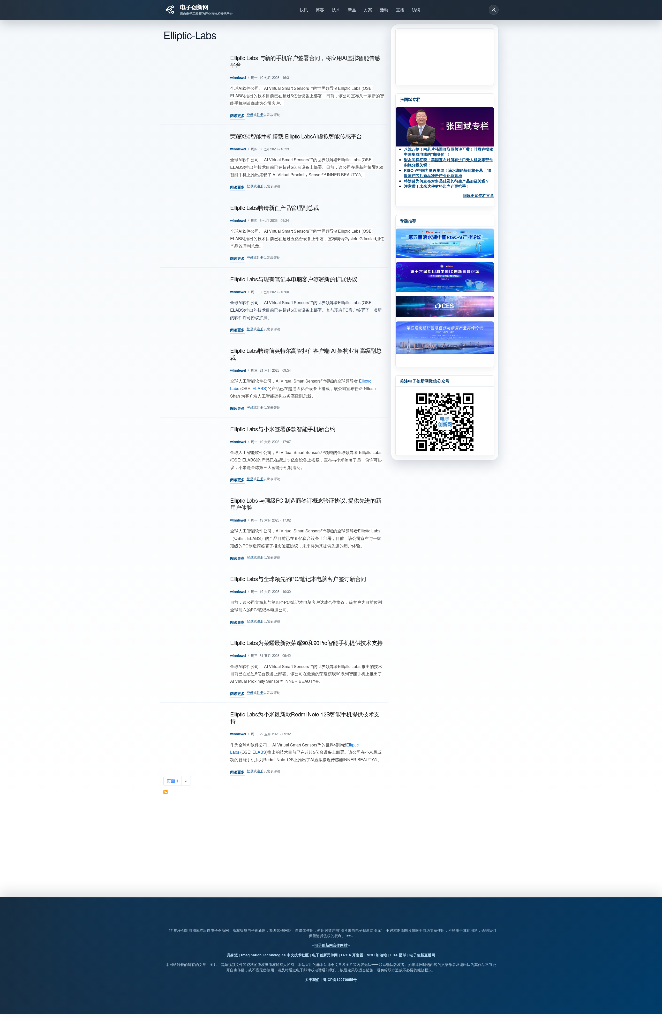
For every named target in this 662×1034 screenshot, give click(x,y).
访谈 (416, 10)
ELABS (258, 388)
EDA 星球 (398, 954)
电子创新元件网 (325, 954)
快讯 (304, 10)
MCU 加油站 (377, 954)
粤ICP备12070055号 (340, 979)
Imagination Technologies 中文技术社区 (275, 954)
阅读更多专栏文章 (478, 195)
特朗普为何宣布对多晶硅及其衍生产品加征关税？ (446, 181)
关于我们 (312, 979)
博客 (320, 10)
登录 (250, 114)
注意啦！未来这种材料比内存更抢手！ (437, 186)
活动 (384, 10)
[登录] (494, 10)
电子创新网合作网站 (331, 945)
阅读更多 (237, 116)
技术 (336, 10)
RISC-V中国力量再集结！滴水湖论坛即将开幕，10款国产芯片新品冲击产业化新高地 (447, 173)
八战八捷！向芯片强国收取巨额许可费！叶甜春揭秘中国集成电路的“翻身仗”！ (448, 151)
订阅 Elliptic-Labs (165, 792)
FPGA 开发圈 (352, 954)
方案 (368, 10)
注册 (260, 114)
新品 (352, 10)
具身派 (232, 954)
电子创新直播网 (422, 954)
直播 (400, 10)
